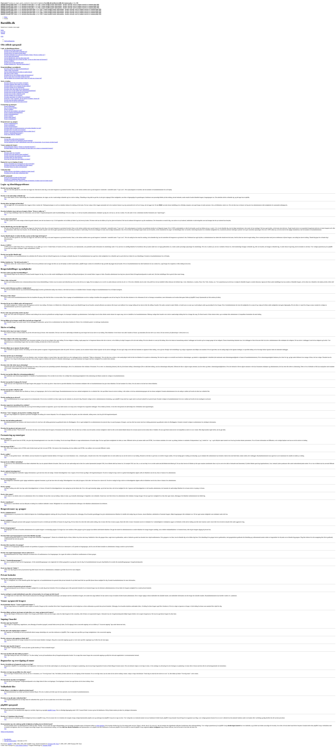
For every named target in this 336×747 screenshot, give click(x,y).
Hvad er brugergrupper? (11, 126)
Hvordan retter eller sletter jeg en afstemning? (16, 89)
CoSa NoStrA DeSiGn (21, 745)
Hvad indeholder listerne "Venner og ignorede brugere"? (19, 146)
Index (2, 30)
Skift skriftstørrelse (9, 41)
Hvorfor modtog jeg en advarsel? (13, 95)
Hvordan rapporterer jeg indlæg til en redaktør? (17, 97)
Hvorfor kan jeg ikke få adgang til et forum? (16, 92)
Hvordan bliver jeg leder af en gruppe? (15, 129)
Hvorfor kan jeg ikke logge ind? (13, 50)
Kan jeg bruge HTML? (10, 108)
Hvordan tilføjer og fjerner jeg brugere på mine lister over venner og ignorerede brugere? (28, 148)
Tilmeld (3, 33)
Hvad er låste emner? (10, 117)
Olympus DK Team (53, 744)
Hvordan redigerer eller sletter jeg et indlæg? (16, 84)
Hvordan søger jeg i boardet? (12, 153)
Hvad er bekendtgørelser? (11, 114)
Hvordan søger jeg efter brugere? (13, 157)
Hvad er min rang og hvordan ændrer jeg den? (17, 76)
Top (5, 191)
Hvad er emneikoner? (10, 119)
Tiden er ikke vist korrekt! (11, 70)
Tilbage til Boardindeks (7, 731)
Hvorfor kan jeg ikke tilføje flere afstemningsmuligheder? (20, 90)
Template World (46, 745)
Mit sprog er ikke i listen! (11, 73)
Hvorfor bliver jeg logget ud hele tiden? (15, 53)
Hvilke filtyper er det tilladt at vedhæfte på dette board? (19, 171)
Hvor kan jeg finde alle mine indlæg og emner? (17, 159)
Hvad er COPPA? (9, 61)
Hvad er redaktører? (9, 125)
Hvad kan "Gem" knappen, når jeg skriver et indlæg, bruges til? (21, 98)
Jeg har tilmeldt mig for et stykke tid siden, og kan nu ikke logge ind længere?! (25, 59)
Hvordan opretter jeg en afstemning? (14, 87)
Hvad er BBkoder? (9, 106)
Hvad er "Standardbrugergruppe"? (13, 133)
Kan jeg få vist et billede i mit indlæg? (14, 111)
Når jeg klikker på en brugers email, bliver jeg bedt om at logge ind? (23, 78)
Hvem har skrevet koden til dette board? (15, 177)
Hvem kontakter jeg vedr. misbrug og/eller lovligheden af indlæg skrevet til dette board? (28, 180)
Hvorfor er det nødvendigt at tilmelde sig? (15, 51)
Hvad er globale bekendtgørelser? (13, 112)
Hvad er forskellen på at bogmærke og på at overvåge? (19, 163)
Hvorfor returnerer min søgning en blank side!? (17, 156)
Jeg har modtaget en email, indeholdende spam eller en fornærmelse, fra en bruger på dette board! (31, 142)
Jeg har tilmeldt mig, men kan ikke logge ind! (16, 58)
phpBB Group (52, 710)
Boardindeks (7, 739)
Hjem (5, 17)
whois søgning (100, 725)
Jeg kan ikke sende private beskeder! (14, 139)
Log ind (3, 31)
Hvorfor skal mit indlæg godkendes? (14, 100)
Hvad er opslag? (8, 115)
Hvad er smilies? (8, 109)
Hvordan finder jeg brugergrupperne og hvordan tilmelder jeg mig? (22, 128)
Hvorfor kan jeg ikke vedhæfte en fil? (14, 94)
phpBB (10, 744)
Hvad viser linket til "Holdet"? (12, 134)
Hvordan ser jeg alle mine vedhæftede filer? (16, 173)
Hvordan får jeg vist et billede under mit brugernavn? (18, 75)
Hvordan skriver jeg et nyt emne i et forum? (16, 83)
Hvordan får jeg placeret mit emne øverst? (15, 101)
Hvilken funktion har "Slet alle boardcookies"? (17, 64)
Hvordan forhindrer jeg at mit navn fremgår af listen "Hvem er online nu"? (24, 55)
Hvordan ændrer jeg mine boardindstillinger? (16, 69)
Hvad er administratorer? (11, 123)
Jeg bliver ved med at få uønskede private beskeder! (18, 140)
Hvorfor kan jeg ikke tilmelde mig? (14, 62)
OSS (2, 36)
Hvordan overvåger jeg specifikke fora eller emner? (18, 165)
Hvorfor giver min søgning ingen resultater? (16, 154)
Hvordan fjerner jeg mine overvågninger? (15, 167)
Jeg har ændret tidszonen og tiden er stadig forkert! (18, 72)
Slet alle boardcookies (10, 741)
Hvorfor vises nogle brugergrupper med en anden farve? (19, 131)
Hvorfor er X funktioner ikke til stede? (14, 179)
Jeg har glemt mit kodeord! (11, 56)
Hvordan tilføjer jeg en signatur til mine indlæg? (17, 86)
